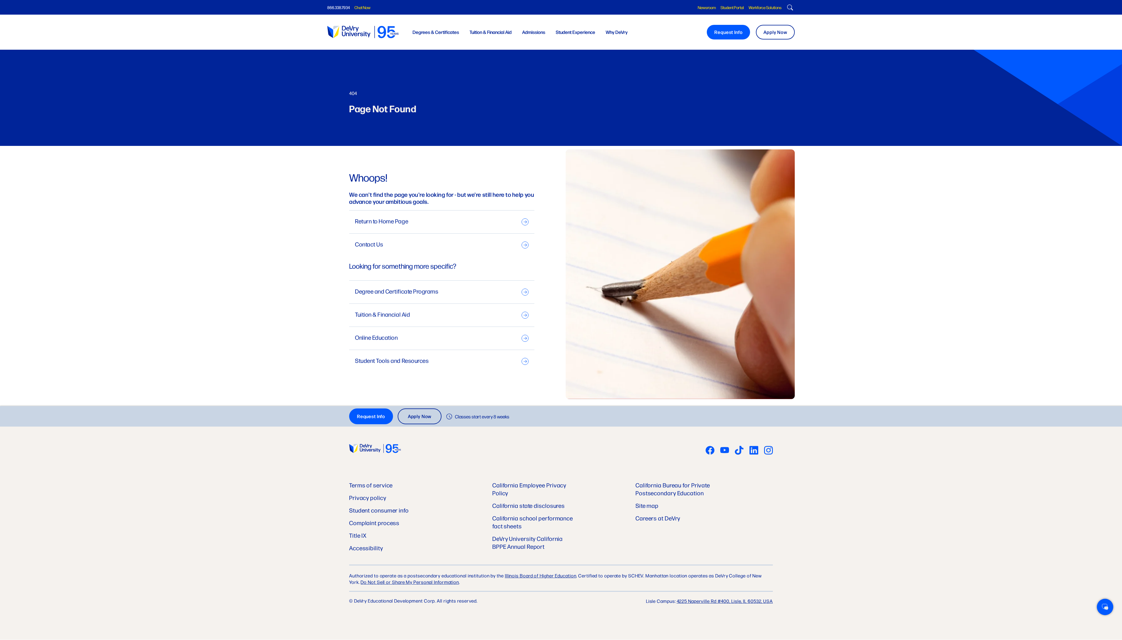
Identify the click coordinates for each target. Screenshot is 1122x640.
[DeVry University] (363, 32)
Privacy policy (367, 497)
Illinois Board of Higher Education (540, 575)
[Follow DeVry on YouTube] (724, 451)
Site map (647, 505)
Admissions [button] (533, 32)
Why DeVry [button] (617, 32)
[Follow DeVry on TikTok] (739, 451)
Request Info (728, 32)
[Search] (789, 8)
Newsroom (707, 7)
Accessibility (366, 547)
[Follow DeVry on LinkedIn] (753, 451)
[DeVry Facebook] (710, 451)
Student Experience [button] (575, 32)
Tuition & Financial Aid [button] (491, 32)
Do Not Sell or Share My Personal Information (410, 582)
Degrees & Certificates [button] (436, 32)
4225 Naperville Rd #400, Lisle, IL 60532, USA (725, 601)
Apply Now (775, 32)
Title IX (358, 535)
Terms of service (371, 485)
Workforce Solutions (765, 7)
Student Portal (732, 7)
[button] (1105, 607)
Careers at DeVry (658, 518)
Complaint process (374, 522)
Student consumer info (379, 510)
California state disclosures (528, 505)
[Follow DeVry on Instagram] (768, 451)
